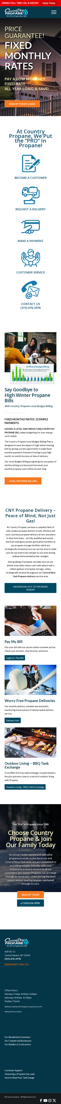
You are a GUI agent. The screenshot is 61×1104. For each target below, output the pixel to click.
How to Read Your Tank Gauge (19, 1077)
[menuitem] (52, 12)
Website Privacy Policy (13, 1012)
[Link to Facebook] (41, 1100)
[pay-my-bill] (30, 226)
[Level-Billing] (30, 358)
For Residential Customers (18, 1037)
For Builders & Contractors (18, 1044)
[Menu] (52, 12)
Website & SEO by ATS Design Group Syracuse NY (23, 1007)
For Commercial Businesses (18, 1040)
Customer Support (14, 1070)
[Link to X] (54, 1100)
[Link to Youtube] (45, 1100)
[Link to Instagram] (50, 1100)
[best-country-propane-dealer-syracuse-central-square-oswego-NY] (25, 12)
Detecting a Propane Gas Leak (19, 1074)
